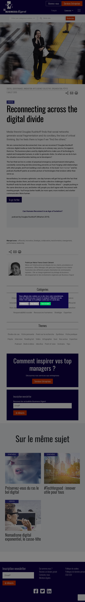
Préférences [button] (24, 303)
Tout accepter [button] (45, 303)
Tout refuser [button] (34, 303)
